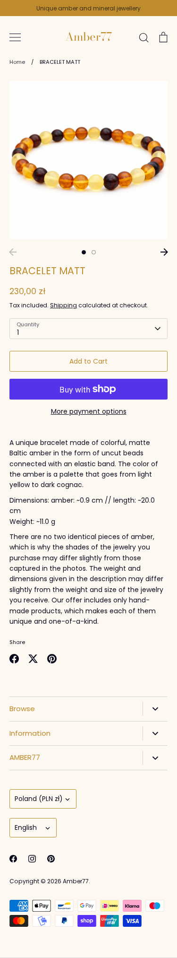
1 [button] (84, 252)
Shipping (63, 305)
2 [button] (94, 252)
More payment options (88, 411)
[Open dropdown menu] (155, 709)
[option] (88, 160)
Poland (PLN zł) (39, 798)
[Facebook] (13, 858)
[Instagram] (32, 858)
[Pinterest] (51, 858)
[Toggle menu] (15, 37)
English (26, 827)
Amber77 (88, 37)
